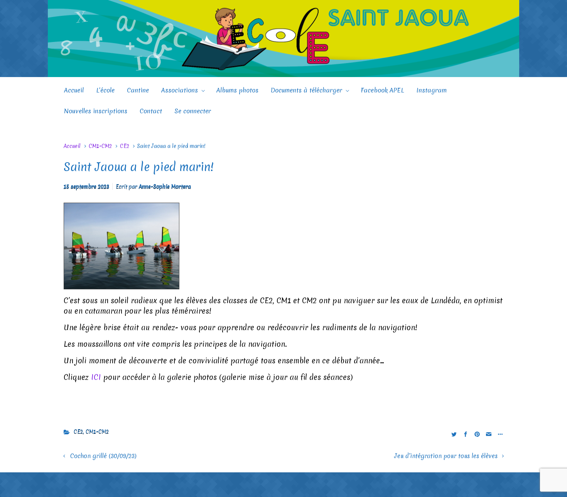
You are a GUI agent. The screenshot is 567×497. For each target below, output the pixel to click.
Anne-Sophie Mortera (165, 186)
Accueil (72, 146)
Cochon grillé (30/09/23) (103, 456)
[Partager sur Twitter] (454, 433)
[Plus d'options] (499, 433)
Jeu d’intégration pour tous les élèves (446, 456)
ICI (96, 377)
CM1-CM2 (100, 146)
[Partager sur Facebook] (466, 433)
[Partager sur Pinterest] (477, 433)
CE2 (124, 146)
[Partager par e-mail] (489, 433)
